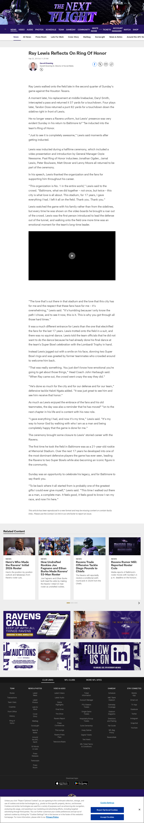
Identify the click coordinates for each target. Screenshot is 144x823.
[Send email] (106, 66)
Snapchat (134, 723)
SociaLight (35, 726)
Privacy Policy (52, 817)
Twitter (134, 714)
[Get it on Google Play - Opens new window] (81, 784)
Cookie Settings (107, 803)
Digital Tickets (86, 735)
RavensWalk (111, 737)
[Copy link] (111, 64)
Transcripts (35, 761)
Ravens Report (59, 718)
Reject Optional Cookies (107, 810)
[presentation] (139, 603)
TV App (134, 705)
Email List (134, 700)
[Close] (139, 810)
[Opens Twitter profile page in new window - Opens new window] (41, 69)
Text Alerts (86, 739)
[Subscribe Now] (36, 625)
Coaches (12, 707)
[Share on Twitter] (100, 66)
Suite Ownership (86, 726)
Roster (12, 693)
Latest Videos (59, 693)
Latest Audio (59, 697)
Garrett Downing (46, 63)
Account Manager (86, 700)
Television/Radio (59, 742)
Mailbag (35, 721)
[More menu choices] (100, 29)
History (12, 716)
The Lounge (59, 730)
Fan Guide (112, 726)
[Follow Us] (107, 656)
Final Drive (59, 709)
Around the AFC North (35, 739)
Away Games (86, 730)
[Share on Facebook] (94, 66)
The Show (59, 714)
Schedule (111, 693)
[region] (72, 809)
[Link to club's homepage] (5, 29)
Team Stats (12, 702)
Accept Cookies (107, 817)
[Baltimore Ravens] (72, 796)
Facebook (134, 709)
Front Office (12, 711)
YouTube (134, 728)
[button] (72, 255)
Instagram (134, 718)
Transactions (12, 697)
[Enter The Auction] (36, 656)
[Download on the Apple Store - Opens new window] (62, 783)
